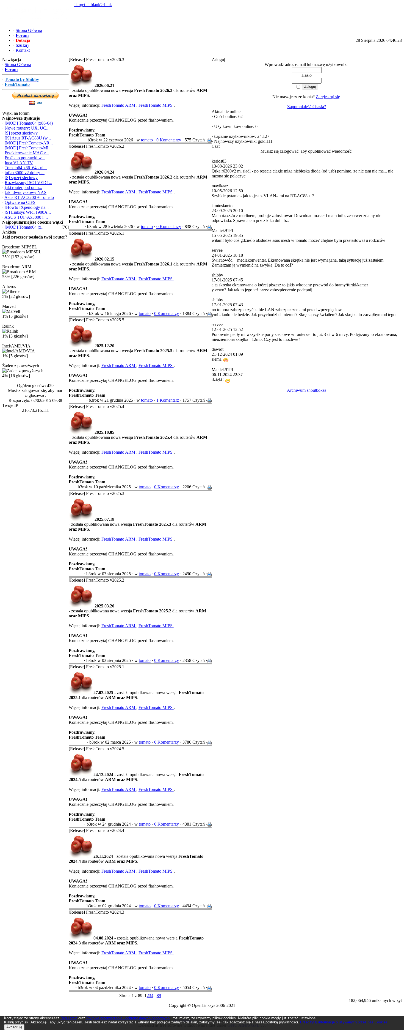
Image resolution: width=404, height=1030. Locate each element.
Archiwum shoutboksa (306, 390)
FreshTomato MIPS (156, 105)
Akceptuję (14, 1027)
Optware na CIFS (20, 202)
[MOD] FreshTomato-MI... (28, 148)
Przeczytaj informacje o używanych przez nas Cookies (344, 1022)
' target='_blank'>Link (93, 4)
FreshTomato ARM (118, 105)
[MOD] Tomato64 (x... (25, 227)
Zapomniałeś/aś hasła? (306, 106)
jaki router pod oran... (23, 187)
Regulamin (68, 1018)
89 (159, 995)
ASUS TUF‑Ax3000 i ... (26, 217)
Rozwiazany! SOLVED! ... (28, 182)
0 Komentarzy (168, 140)
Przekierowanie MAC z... (27, 152)
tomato (147, 140)
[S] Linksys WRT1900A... (28, 212)
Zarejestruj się (328, 96)
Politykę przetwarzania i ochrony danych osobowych (128, 1018)
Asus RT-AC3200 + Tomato (29, 197)
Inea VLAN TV (19, 162)
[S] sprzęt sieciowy (21, 133)
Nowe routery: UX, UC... (27, 128)
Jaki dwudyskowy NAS (25, 192)
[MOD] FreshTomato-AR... (29, 143)
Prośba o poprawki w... (25, 157)
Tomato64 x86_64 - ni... (26, 167)
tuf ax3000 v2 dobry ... (25, 172)
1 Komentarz (167, 400)
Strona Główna (18, 64)
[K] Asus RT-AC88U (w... (28, 138)
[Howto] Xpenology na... (27, 207)
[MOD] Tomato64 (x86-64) (29, 123)
